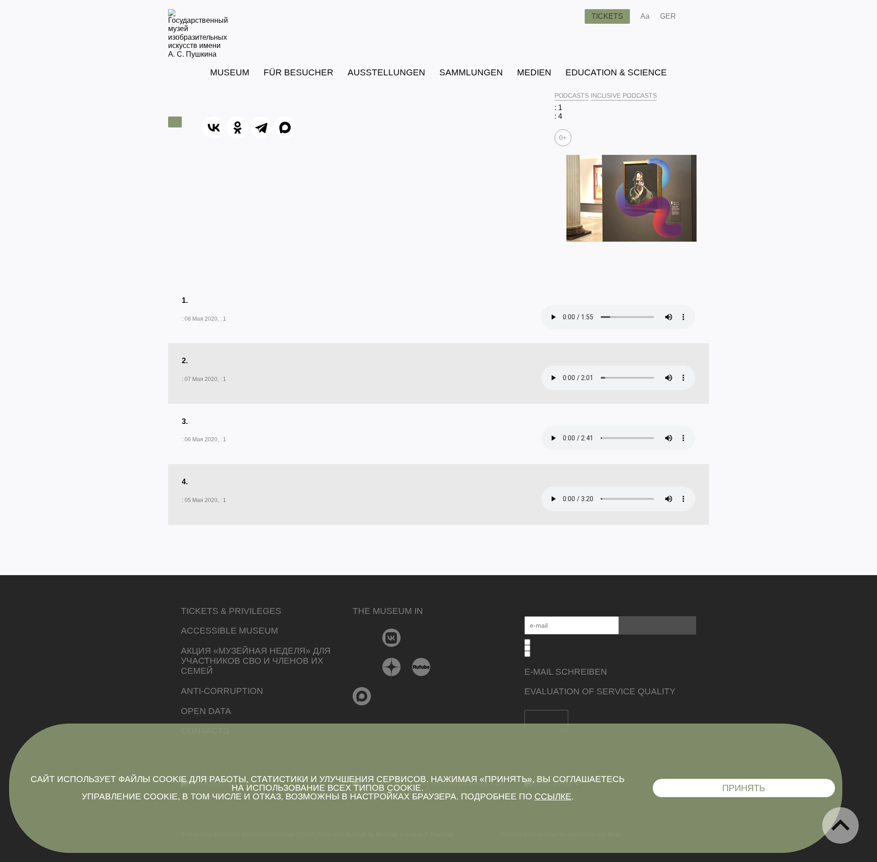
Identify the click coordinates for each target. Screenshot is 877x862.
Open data (206, 711)
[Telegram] (261, 127)
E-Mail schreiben (565, 672)
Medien (534, 72)
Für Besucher (298, 72)
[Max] (362, 696)
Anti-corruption (222, 691)
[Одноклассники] (237, 127)
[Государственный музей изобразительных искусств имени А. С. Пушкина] (198, 54)
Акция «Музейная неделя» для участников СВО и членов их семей (256, 661)
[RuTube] (421, 667)
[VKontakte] (391, 638)
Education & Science (616, 72)
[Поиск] (570, 16)
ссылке (552, 796)
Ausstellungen (386, 72)
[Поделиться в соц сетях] (696, 16)
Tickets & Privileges (231, 611)
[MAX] (285, 127)
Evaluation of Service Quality (600, 691)
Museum (229, 72)
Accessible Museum (229, 630)
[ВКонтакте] (214, 127)
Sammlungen (471, 72)
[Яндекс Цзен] (391, 667)
